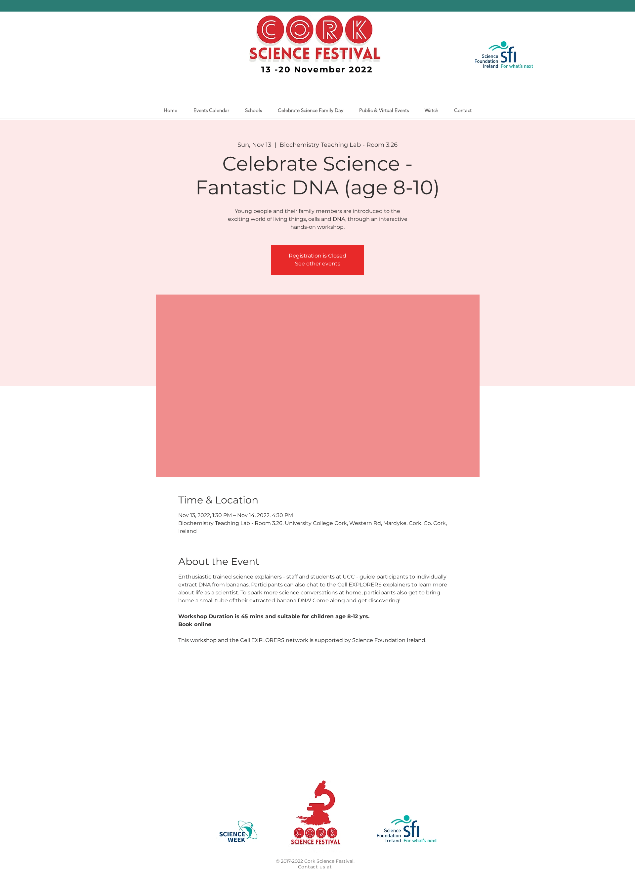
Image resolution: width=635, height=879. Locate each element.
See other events (317, 263)
